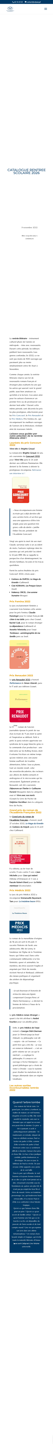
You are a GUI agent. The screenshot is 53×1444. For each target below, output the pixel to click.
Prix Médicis (17, 419)
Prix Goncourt (18, 415)
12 (38, 1243)
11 (36, 1243)
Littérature (29, 239)
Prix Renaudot (34, 415)
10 (34, 1243)
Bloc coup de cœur (29, 236)
